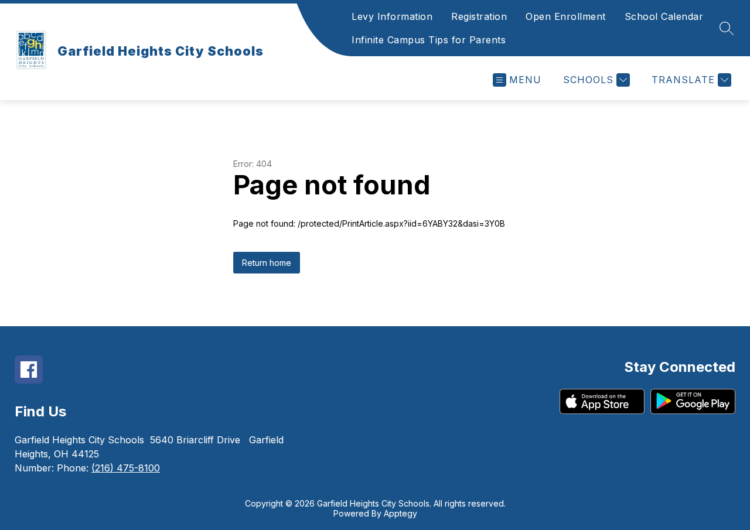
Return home (266, 263)
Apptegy (400, 513)
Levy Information (392, 16)
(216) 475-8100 (125, 468)
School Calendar (664, 16)
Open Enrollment (566, 16)
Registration (479, 16)
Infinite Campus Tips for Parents (429, 40)
